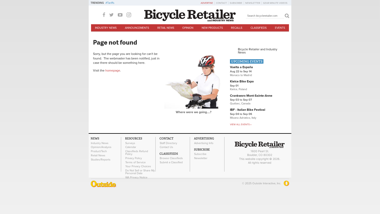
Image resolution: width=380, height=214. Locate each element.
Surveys (130, 143)
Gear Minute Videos (275, 3)
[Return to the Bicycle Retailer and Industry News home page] (190, 20)
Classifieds (259, 28)
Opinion (187, 28)
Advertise (207, 3)
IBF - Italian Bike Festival (247, 110)
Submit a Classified (171, 162)
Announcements (137, 28)
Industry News (106, 28)
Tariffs (110, 3)
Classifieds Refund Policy (136, 153)
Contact (221, 3)
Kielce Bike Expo (242, 81)
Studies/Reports (100, 159)
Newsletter (252, 3)
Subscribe (236, 3)
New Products (212, 28)
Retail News (165, 28)
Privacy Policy (133, 158)
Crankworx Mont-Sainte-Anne (251, 96)
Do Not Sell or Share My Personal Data (140, 172)
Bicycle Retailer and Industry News (257, 50)
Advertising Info (203, 143)
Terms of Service (135, 162)
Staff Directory (168, 143)
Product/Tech (99, 151)
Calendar (130, 147)
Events (280, 28)
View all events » (240, 124)
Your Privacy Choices (138, 166)
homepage (112, 71)
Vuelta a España (241, 67)
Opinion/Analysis (101, 147)
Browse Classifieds (171, 158)
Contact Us (166, 147)
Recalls (236, 28)
